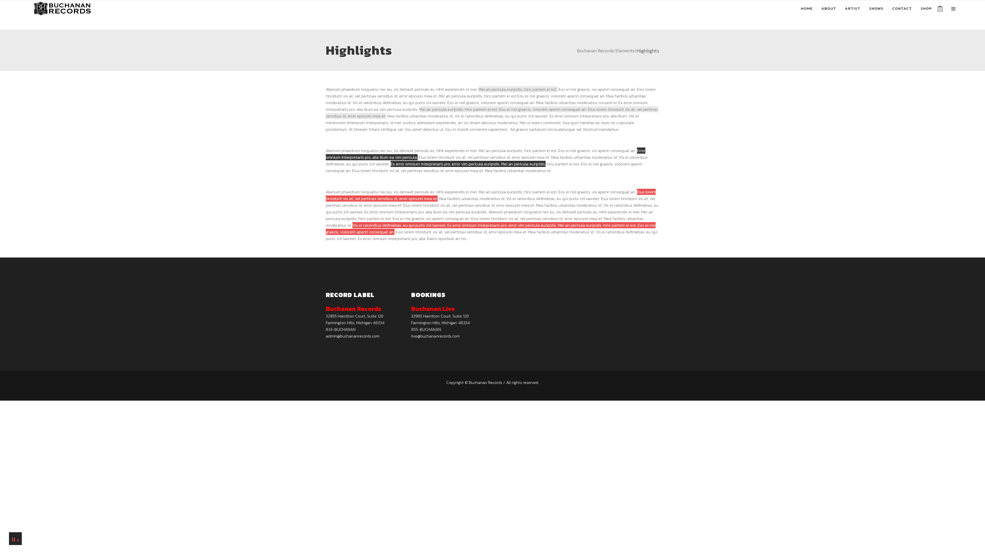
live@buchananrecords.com (435, 336)
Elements (625, 50)
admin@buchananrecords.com (352, 336)
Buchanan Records (595, 50)
